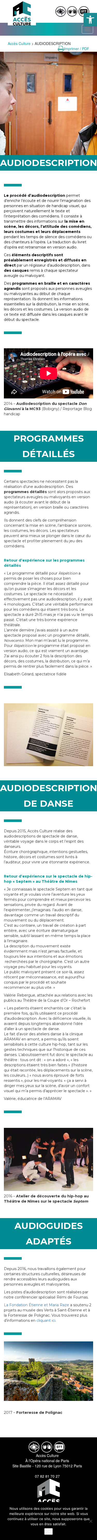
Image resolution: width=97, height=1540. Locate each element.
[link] (90, 19)
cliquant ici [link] (45, 1320)
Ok (48, 1531)
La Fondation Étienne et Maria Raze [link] (36, 1305)
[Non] (90, 1521)
